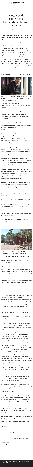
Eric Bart (6, 425)
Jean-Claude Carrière (20, 425)
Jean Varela (12, 425)
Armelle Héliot (17, 29)
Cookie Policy (4, 462)
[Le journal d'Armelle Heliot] (16, 3)
